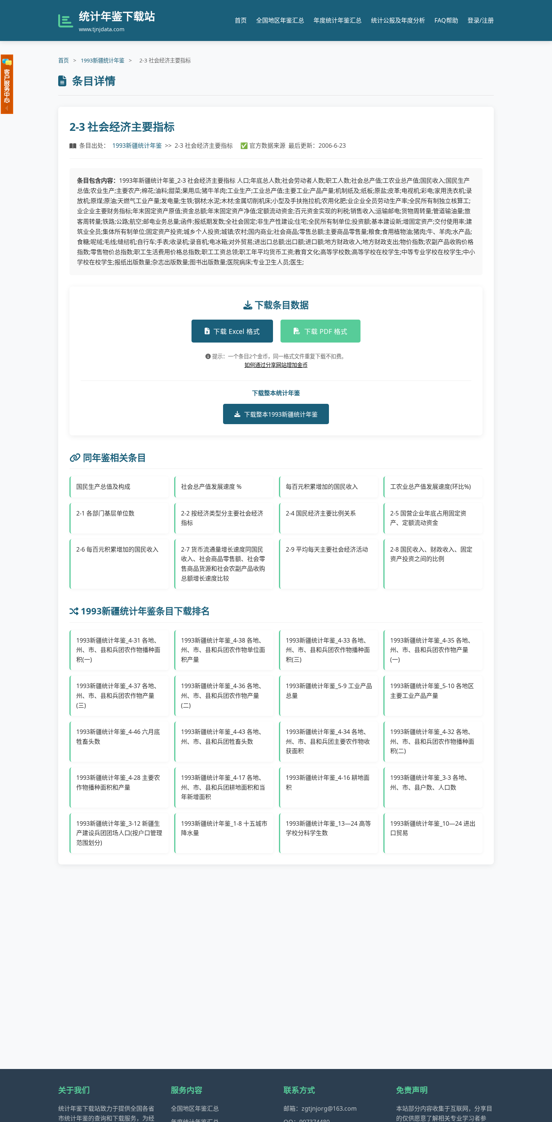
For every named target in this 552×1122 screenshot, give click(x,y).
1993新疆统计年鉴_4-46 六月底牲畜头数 (118, 737)
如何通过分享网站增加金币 (276, 364)
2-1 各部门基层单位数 (105, 513)
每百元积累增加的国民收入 (322, 486)
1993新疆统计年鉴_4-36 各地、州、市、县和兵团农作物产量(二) (223, 695)
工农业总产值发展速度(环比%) (430, 486)
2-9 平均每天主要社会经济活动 (327, 549)
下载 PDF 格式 (325, 331)
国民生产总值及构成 (103, 486)
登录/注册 (481, 20)
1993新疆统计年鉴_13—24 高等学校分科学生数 (328, 828)
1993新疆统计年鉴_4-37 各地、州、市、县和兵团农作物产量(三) (118, 695)
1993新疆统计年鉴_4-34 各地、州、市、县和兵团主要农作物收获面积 (328, 741)
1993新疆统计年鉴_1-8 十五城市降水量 (224, 828)
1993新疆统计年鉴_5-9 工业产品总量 (329, 691)
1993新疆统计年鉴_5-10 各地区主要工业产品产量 (432, 691)
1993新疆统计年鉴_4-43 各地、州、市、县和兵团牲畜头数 (223, 737)
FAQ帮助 (446, 20)
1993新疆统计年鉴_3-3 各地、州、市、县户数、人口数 (430, 782)
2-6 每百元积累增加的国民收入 (117, 549)
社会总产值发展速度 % (211, 486)
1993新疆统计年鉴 (102, 60)
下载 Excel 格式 (236, 331)
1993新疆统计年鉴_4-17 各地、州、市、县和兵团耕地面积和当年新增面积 (223, 787)
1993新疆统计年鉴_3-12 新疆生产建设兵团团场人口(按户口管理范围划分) (119, 833)
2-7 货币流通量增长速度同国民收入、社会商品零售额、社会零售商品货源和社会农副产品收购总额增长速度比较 (223, 563)
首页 (241, 20)
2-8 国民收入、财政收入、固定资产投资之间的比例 (431, 554)
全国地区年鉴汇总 (280, 20)
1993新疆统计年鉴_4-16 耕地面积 (328, 782)
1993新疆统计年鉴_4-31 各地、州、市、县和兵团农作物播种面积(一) (118, 650)
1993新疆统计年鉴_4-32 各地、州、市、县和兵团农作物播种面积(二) (432, 741)
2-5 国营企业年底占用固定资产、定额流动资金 (428, 518)
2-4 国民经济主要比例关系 (321, 513)
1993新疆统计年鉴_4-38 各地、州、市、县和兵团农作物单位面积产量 (223, 650)
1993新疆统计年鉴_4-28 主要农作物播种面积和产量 (118, 782)
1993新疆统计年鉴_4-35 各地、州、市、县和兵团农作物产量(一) (432, 650)
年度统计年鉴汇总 (338, 20)
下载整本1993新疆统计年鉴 (281, 414)
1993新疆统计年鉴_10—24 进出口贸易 (432, 828)
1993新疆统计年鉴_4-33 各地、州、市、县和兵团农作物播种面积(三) (328, 650)
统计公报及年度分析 (398, 20)
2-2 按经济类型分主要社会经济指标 (222, 518)
